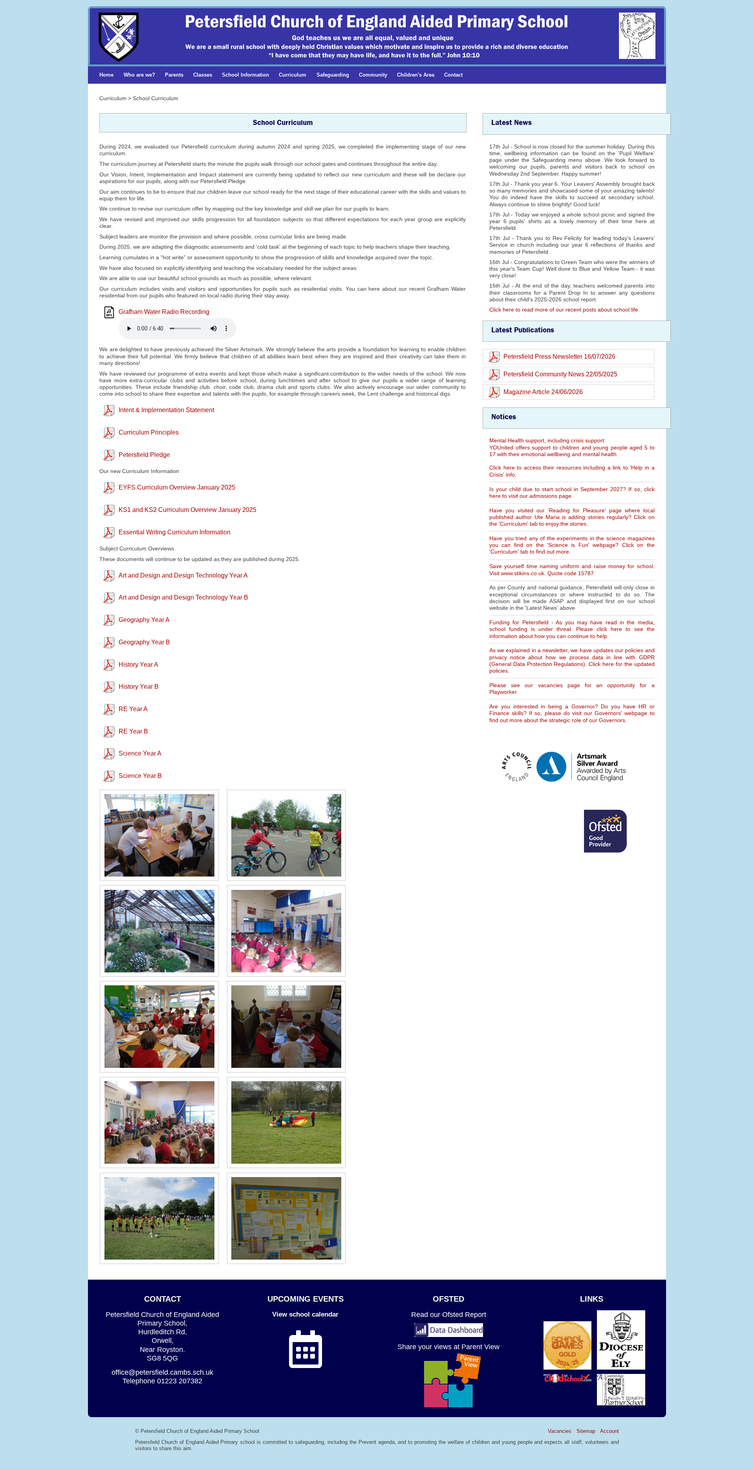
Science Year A (140, 753)
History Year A (138, 664)
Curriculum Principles (149, 432)
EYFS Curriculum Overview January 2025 (177, 487)
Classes (202, 75)
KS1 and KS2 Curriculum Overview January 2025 (187, 509)
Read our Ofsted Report (448, 1314)
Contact (453, 75)
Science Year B (140, 775)
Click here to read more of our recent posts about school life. (564, 309)
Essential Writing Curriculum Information (175, 532)
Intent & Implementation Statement (166, 410)
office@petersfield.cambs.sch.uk (162, 1372)
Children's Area (415, 75)
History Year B (139, 686)
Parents (174, 75)
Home (106, 75)
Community (373, 75)
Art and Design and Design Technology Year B (183, 597)
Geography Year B (144, 642)
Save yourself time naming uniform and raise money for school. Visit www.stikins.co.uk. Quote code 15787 (572, 569)
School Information (245, 75)
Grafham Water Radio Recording (164, 311)
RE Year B (133, 731)
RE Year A (133, 709)
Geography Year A (144, 619)
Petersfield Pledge (144, 454)
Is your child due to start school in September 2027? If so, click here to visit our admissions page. (572, 492)
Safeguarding (333, 75)
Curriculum (292, 75)
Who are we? (139, 75)
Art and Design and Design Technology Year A (183, 575)
